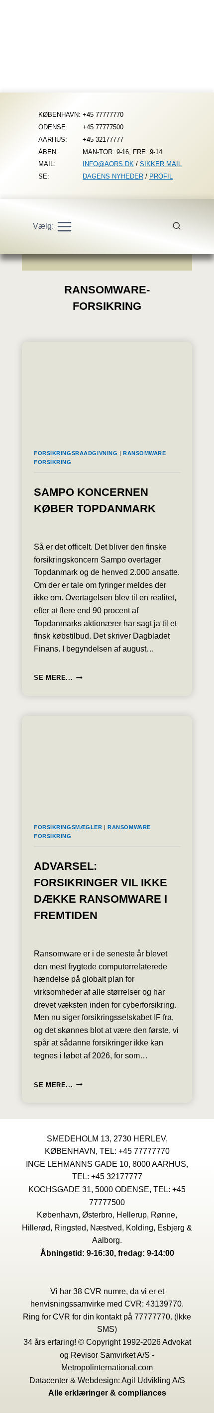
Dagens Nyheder (113, 176)
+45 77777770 (144, 1151)
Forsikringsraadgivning (75, 453)
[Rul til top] (192, 1398)
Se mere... (58, 677)
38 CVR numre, (100, 1291)
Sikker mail (161, 164)
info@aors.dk (108, 164)
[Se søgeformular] (182, 226)
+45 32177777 (116, 1176)
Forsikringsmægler (68, 827)
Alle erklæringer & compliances (107, 1393)
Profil (161, 176)
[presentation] (107, 389)
